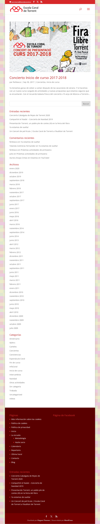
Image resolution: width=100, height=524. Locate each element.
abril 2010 (14, 312)
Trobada (13, 390)
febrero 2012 (15, 252)
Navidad (13, 378)
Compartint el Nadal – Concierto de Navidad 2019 (31, 119)
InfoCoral (13, 366)
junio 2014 (14, 236)
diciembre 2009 (16, 316)
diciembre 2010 (16, 292)
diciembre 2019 (16, 172)
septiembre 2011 (17, 268)
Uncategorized (16, 394)
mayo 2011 (14, 276)
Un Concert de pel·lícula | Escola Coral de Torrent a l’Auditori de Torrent (41, 131)
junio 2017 (14, 204)
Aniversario (14, 338)
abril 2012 (14, 244)
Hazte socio (20, 442)
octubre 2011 (15, 264)
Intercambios (15, 374)
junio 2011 (14, 272)
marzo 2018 (15, 184)
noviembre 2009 (17, 320)
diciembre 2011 (16, 256)
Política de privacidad (20, 427)
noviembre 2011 (17, 260)
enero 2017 (14, 208)
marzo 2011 (15, 280)
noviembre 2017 (17, 192)
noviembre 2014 (17, 228)
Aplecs (12, 342)
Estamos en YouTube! (40, 158)
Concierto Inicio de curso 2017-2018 (38, 77)
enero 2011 (14, 288)
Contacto (15, 458)
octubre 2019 (15, 176)
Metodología (20, 438)
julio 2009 (14, 328)
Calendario (16, 446)
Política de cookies (19, 423)
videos (12, 398)
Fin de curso (15, 362)
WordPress (68, 520)
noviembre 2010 (17, 296)
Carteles (13, 346)
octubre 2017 (15, 196)
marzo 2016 (15, 224)
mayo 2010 (14, 308)
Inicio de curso (53, 82)
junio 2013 (14, 240)
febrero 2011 (15, 284)
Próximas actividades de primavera (36, 150)
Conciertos (41, 82)
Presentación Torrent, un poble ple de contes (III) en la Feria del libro (40, 123)
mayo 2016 (14, 216)
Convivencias (15, 354)
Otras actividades (17, 382)
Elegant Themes (44, 520)
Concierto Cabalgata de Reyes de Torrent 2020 (30, 115)
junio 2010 (14, 304)
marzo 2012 (15, 248)
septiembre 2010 (17, 300)
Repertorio (16, 450)
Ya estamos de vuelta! (19, 127)
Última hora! (16, 454)
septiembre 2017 (17, 200)
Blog (13, 462)
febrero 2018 (15, 188)
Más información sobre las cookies (26, 419)
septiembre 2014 (17, 232)
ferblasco (17, 82)
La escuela (15, 435)
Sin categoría (15, 386)
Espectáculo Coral (17, 358)
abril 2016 (14, 220)
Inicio (13, 431)
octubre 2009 (15, 324)
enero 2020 (14, 168)
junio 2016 (14, 212)
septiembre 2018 (17, 180)
